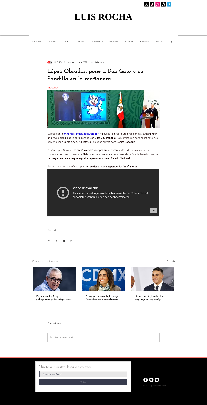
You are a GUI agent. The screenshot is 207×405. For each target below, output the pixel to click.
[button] (170, 41)
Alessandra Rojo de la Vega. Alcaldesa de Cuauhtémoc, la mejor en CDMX (103, 297)
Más (157, 41)
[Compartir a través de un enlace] (71, 240)
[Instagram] (157, 4)
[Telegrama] (169, 4)
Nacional (51, 41)
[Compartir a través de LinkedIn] (63, 240)
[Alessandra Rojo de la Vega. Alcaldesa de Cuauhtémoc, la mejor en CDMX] (103, 279)
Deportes (113, 41)
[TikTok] (152, 4)
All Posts (36, 41)
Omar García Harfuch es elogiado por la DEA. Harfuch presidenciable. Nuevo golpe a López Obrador (149, 297)
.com (163, 385)
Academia (144, 41)
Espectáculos (96, 41)
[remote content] (103, 193)
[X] (146, 4)
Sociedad (129, 41)
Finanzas (80, 41)
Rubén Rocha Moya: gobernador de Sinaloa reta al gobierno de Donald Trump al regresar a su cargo (54, 297)
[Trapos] (163, 4)
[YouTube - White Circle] (157, 380)
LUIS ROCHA (103, 17)
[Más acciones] (158, 62)
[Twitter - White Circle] (151, 380)
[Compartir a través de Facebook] (48, 240)
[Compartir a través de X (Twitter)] (56, 240)
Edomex (66, 41)
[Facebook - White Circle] (145, 380)
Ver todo (171, 261)
